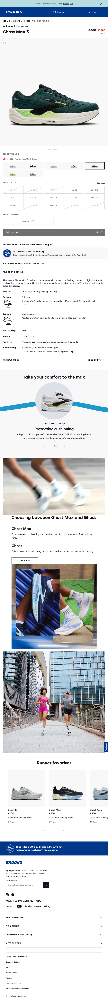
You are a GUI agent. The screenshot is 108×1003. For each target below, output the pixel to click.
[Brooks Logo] (54, 863)
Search (60, 12)
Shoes (27, 21)
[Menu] (101, 12)
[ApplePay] (47, 906)
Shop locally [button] (38, 263)
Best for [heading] (7, 291)
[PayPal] (28, 906)
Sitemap (9, 978)
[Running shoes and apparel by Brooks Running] (14, 12)
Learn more (25, 560)
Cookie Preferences (13, 983)
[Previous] (44, 446)
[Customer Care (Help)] (54, 934)
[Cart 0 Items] (95, 12)
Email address (11, 880)
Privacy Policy (11, 973)
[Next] (63, 446)
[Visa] (10, 906)
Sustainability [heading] (9, 347)
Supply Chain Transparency (16, 957)
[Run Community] (54, 917)
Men (71, 4)
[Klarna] (38, 906)
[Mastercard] (19, 906)
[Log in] (89, 12)
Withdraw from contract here (17, 989)
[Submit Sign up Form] (46, 885)
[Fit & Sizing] (54, 926)
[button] (54, 92)
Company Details (13, 962)
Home (6, 21)
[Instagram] (7, 894)
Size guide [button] (101, 183)
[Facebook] (12, 894)
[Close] (101, 4)
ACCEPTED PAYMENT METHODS (23, 901)
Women (66, 4)
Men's (16, 21)
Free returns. (51, 850)
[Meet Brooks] (54, 943)
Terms (8, 967)
